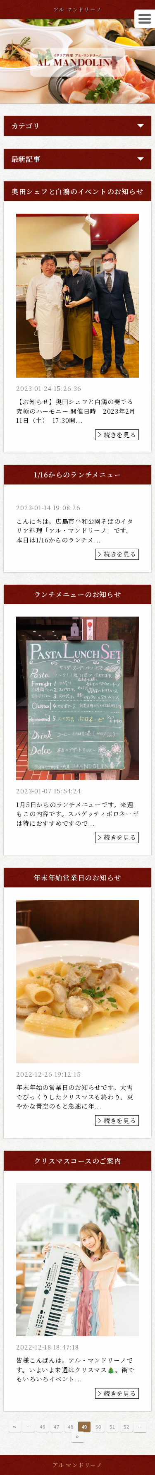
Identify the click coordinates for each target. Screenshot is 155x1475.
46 (42, 1426)
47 (57, 1426)
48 (71, 1426)
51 (112, 1426)
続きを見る (120, 434)
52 (126, 1426)
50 (98, 1426)
